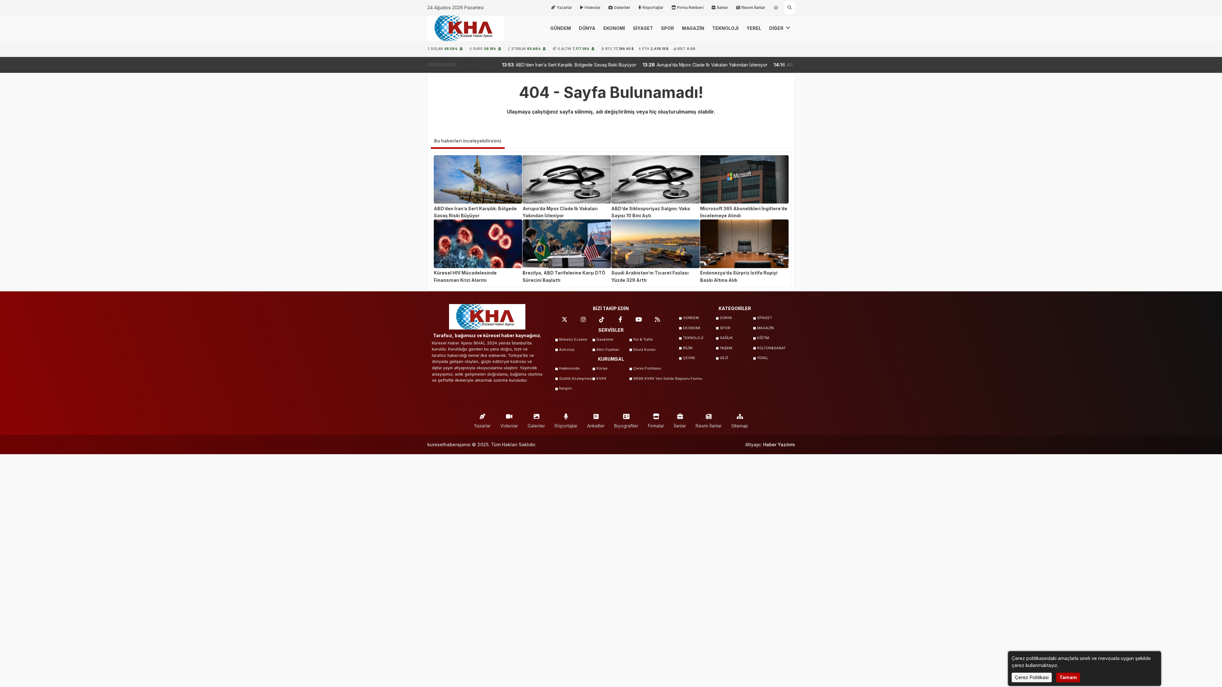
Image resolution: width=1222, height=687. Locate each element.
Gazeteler (605, 339)
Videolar (592, 7)
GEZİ (724, 358)
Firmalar (656, 425)
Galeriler (622, 7)
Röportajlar (653, 7)
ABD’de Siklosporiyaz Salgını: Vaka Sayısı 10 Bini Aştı (780, 64)
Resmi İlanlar (753, 7)
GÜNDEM (560, 28)
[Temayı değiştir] (776, 6)
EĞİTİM (763, 338)
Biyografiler (626, 425)
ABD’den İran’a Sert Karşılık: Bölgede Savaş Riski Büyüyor (514, 64)
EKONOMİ (614, 28)
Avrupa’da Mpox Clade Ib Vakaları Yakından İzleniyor (649, 64)
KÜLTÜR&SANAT (771, 348)
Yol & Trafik (643, 339)
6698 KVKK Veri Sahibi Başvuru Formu (649, 378)
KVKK (601, 378)
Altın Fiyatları (607, 349)
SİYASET (643, 28)
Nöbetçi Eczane (573, 339)
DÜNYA (587, 28)
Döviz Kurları (644, 349)
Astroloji (566, 349)
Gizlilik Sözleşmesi (575, 378)
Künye (601, 368)
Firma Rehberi (690, 7)
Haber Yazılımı (779, 444)
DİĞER (776, 28)
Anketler (596, 425)
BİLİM (687, 348)
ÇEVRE (689, 358)
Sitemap (739, 425)
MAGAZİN (693, 28)
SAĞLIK (726, 338)
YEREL (754, 28)
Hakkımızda (569, 368)
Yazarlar (564, 7)
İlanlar (722, 7)
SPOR (667, 28)
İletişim (565, 388)
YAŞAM (726, 348)
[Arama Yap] (789, 7)
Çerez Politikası (647, 368)
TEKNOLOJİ (725, 28)
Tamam (1068, 677)
